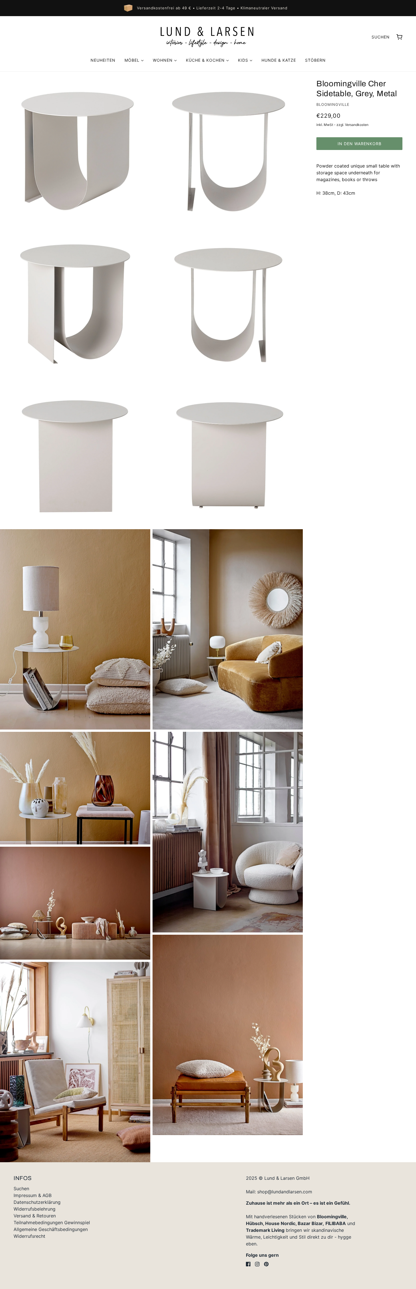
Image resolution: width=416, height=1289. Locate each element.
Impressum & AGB (33, 1195)
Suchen (381, 37)
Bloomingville (332, 104)
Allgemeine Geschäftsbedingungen (51, 1229)
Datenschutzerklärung (37, 1202)
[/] (208, 37)
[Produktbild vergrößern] (75, 147)
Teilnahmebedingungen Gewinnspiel (52, 1222)
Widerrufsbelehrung (34, 1209)
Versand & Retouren (35, 1216)
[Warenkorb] (399, 37)
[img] (248, 1264)
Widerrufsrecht (29, 1236)
